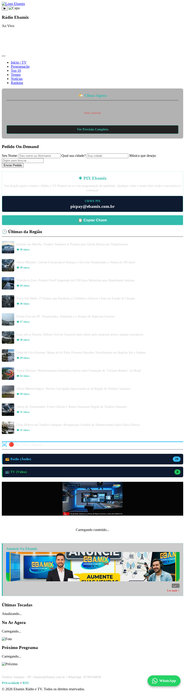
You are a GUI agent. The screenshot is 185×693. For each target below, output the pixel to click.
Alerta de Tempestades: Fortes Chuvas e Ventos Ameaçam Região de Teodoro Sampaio (71, 406)
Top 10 (16, 70)
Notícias (17, 79)
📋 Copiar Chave (92, 220)
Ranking (17, 83)
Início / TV (19, 62)
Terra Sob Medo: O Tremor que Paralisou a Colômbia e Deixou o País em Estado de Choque (75, 298)
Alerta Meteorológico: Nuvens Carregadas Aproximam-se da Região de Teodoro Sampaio (73, 388)
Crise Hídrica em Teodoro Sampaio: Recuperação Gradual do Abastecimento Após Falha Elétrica (78, 424)
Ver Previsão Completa (92, 129)
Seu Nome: (10, 156)
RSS (26, 683)
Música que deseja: (142, 156)
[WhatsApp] (92, 669)
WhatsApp (167, 681)
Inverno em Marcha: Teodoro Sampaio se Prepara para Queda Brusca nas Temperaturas (72, 244)
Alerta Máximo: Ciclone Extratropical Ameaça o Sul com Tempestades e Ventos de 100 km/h (75, 262)
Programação (20, 66)
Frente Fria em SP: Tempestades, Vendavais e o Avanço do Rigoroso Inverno (65, 316)
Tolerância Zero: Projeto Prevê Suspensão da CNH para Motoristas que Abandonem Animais (75, 280)
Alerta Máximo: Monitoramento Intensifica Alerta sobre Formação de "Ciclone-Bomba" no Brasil (78, 370)
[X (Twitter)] (103, 669)
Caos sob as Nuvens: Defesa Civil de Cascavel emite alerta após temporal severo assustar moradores (79, 334)
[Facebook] (82, 669)
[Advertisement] (92, 42)
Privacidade (10, 683)
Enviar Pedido (13, 165)
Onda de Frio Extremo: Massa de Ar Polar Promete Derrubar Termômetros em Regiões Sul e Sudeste (81, 352)
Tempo (16, 74)
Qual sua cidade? (73, 156)
